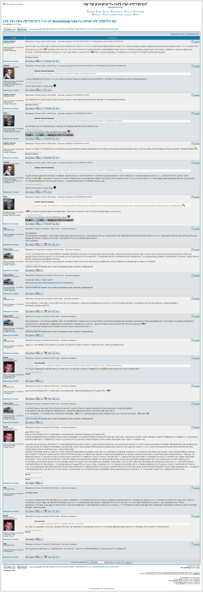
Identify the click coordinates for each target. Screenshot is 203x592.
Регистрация (139, 12)
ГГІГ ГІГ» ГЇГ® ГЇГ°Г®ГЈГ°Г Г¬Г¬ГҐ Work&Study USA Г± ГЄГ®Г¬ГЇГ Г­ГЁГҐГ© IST (60, 21)
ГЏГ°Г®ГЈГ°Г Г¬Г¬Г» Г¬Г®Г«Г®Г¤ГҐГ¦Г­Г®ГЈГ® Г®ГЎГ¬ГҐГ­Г (98, 29)
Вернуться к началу (10, 61)
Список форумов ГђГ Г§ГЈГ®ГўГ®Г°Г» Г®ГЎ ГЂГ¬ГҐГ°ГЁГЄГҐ (51, 29)
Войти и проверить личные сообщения (118, 14)
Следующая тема (192, 34)
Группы (129, 12)
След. (19, 24)
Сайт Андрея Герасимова (14, 4)
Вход (137, 14)
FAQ (99, 12)
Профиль (97, 14)
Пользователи (118, 12)
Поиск (107, 12)
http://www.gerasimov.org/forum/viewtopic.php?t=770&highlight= (49, 283)
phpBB (97, 588)
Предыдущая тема (177, 34)
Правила (92, 12)
